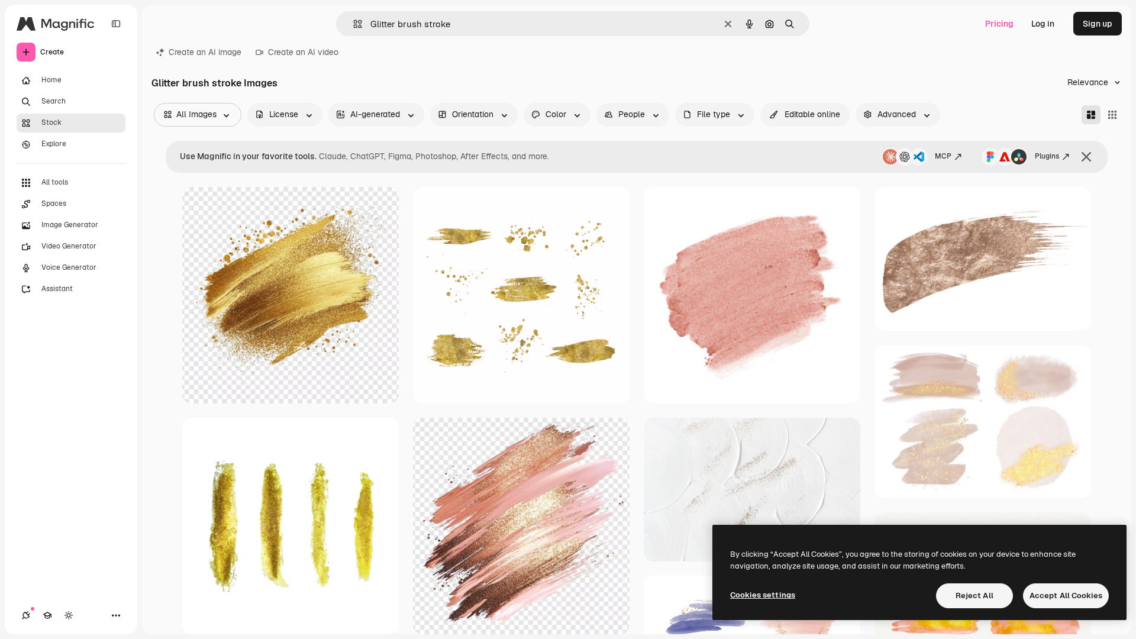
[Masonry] (1091, 114)
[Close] (1086, 157)
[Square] (1112, 114)
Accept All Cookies (1066, 595)
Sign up (1097, 23)
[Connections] (26, 615)
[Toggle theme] (68, 615)
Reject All (974, 595)
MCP (943, 156)
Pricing (999, 23)
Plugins (1047, 156)
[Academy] (47, 615)
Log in (1042, 23)
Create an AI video (303, 52)
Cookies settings (762, 595)
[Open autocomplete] (353, 24)
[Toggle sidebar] (115, 23)
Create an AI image (205, 52)
